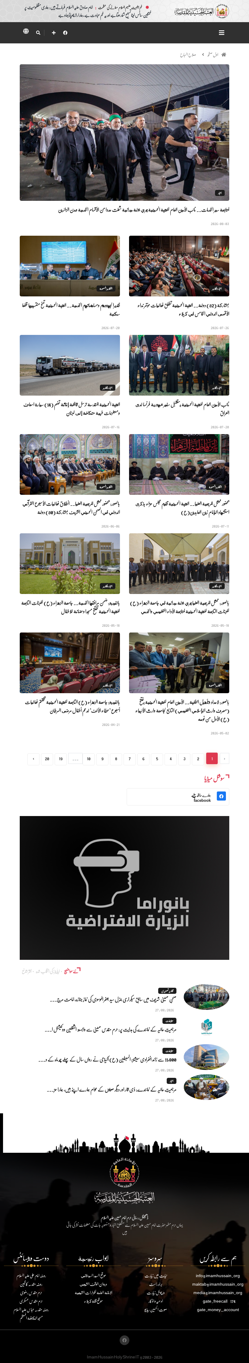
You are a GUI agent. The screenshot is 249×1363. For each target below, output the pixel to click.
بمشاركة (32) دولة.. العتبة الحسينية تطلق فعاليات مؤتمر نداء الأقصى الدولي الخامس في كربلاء (183, 309)
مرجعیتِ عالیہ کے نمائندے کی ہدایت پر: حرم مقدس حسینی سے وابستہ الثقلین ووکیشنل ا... (110, 1029)
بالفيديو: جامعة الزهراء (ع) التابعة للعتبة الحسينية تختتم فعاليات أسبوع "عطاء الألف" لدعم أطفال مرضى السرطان (72, 706)
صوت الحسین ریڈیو (156, 1309)
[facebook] (65, 33)
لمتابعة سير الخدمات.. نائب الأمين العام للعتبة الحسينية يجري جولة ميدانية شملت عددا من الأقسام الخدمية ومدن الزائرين (143, 209)
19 (61, 758)
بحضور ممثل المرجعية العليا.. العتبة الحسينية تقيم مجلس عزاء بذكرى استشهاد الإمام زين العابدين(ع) (182, 508)
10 (88, 758)
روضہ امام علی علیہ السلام (31, 1275)
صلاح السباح (188, 54)
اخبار (220, 193)
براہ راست (155, 1284)
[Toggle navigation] (221, 33)
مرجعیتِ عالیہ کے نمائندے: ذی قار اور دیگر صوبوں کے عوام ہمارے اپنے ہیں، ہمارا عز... (111, 1089)
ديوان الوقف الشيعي (93, 1284)
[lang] (26, 32)
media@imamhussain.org (217, 1292)
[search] (38, 33)
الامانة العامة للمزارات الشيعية (93, 1292)
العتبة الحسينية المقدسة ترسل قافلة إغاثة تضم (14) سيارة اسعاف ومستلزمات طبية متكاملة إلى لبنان (71, 408)
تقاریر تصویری (167, 991)
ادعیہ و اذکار (155, 1301)
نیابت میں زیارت (156, 1275)
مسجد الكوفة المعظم (31, 1318)
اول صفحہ (212, 54)
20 (47, 758)
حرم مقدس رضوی (31, 1292)
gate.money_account (218, 1309)
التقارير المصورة (106, 288)
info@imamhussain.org (218, 1275)
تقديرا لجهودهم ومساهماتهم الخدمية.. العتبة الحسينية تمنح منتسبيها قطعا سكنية (71, 309)
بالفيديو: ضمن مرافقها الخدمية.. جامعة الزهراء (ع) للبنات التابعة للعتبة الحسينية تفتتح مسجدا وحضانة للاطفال (70, 607)
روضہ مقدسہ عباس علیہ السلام (31, 1309)
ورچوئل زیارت (156, 1292)
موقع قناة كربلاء (93, 1301)
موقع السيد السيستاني (93, 1275)
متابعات (169, 1021)
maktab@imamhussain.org (218, 1284)
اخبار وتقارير (217, 288)
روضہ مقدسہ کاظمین (31, 1284)
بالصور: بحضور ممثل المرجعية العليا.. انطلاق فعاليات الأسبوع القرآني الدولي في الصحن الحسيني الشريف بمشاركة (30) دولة (71, 508)
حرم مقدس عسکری (31, 1301)
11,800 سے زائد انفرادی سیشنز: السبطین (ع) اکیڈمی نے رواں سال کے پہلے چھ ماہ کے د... (107, 1059)
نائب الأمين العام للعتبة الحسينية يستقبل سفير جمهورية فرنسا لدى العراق (182, 408)
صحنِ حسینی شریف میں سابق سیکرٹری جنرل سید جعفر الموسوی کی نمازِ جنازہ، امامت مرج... (113, 999)
